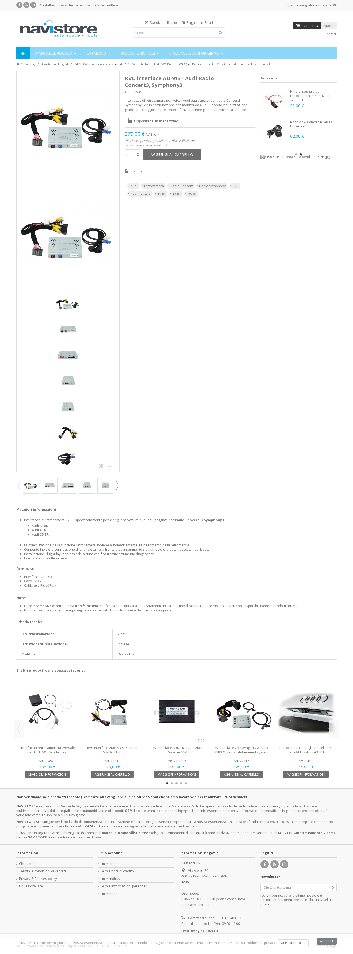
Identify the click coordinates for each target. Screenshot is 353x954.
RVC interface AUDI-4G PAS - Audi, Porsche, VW (177, 749)
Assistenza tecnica (75, 5)
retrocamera (154, 186)
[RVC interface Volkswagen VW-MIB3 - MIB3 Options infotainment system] (241, 712)
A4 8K (176, 194)
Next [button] (117, 485)
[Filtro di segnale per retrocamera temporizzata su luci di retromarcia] (275, 101)
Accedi (331, 34)
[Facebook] (19, 5)
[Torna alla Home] (17, 64)
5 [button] (186, 783)
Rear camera (141, 194)
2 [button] (301, 154)
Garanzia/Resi (106, 5)
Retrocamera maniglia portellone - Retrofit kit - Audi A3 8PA (306, 749)
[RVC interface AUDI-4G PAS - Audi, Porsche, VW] (177, 712)
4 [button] (181, 783)
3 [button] (176, 783)
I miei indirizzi (111, 878)
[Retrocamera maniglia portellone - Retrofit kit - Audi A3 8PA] (306, 712)
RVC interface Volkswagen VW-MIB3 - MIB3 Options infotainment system (241, 749)
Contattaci (48, 5)
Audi (134, 186)
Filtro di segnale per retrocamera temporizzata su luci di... (311, 95)
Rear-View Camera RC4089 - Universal (311, 123)
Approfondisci (293, 943)
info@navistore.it (204, 931)
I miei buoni (109, 893)
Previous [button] (18, 485)
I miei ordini (109, 863)
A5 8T (161, 194)
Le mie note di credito (117, 871)
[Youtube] (26, 5)
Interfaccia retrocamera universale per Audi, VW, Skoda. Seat (47, 749)
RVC (236, 186)
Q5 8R (192, 194)
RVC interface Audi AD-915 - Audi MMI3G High (112, 749)
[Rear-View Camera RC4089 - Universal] (275, 131)
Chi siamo (26, 863)
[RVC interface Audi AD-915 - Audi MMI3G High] (112, 712)
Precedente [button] (19, 271)
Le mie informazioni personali (124, 886)
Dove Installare (31, 886)
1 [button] (296, 154)
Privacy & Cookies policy (38, 878)
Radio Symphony (212, 186)
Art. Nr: (130, 92)
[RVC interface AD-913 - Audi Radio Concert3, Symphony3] (68, 126)
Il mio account (110, 853)
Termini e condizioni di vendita (43, 871)
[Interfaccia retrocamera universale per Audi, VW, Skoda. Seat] (48, 712)
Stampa (136, 171)
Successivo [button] (116, 271)
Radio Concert (182, 186)
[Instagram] (33, 5)
